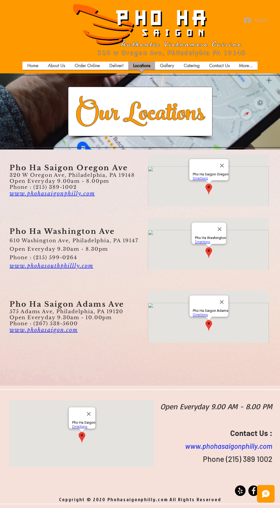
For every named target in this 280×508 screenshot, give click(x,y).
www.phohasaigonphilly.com (228, 446)
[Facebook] (253, 490)
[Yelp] (240, 490)
